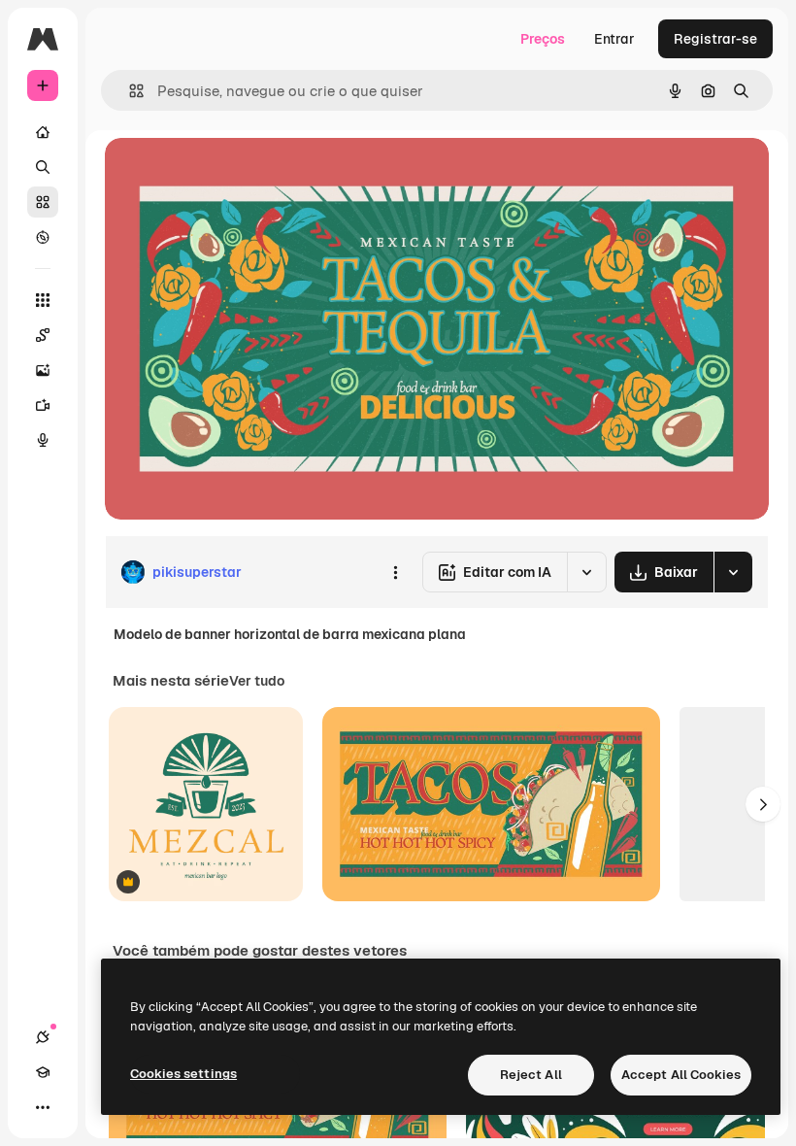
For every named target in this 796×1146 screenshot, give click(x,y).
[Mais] (42, 1107)
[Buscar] (42, 167)
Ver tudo (256, 681)
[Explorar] (42, 237)
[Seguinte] (763, 804)
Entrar (614, 39)
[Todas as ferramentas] (42, 300)
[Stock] (42, 202)
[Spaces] (42, 335)
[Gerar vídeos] (42, 405)
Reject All (531, 1074)
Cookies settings (183, 1073)
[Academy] (42, 1072)
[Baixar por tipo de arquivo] (732, 572)
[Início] (42, 132)
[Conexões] (42, 1037)
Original (229, 174)
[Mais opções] (395, 572)
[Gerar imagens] (42, 370)
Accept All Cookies (681, 1074)
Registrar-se (715, 39)
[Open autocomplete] (128, 91)
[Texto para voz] (42, 439)
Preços (542, 39)
